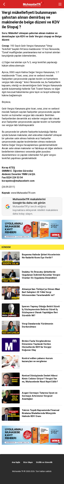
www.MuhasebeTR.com (23, 192)
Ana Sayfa (16, 462)
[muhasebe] (32, 7)
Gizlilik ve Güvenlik (44, 462)
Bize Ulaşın (28, 462)
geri (4, 4)
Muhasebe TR (18, 471)
